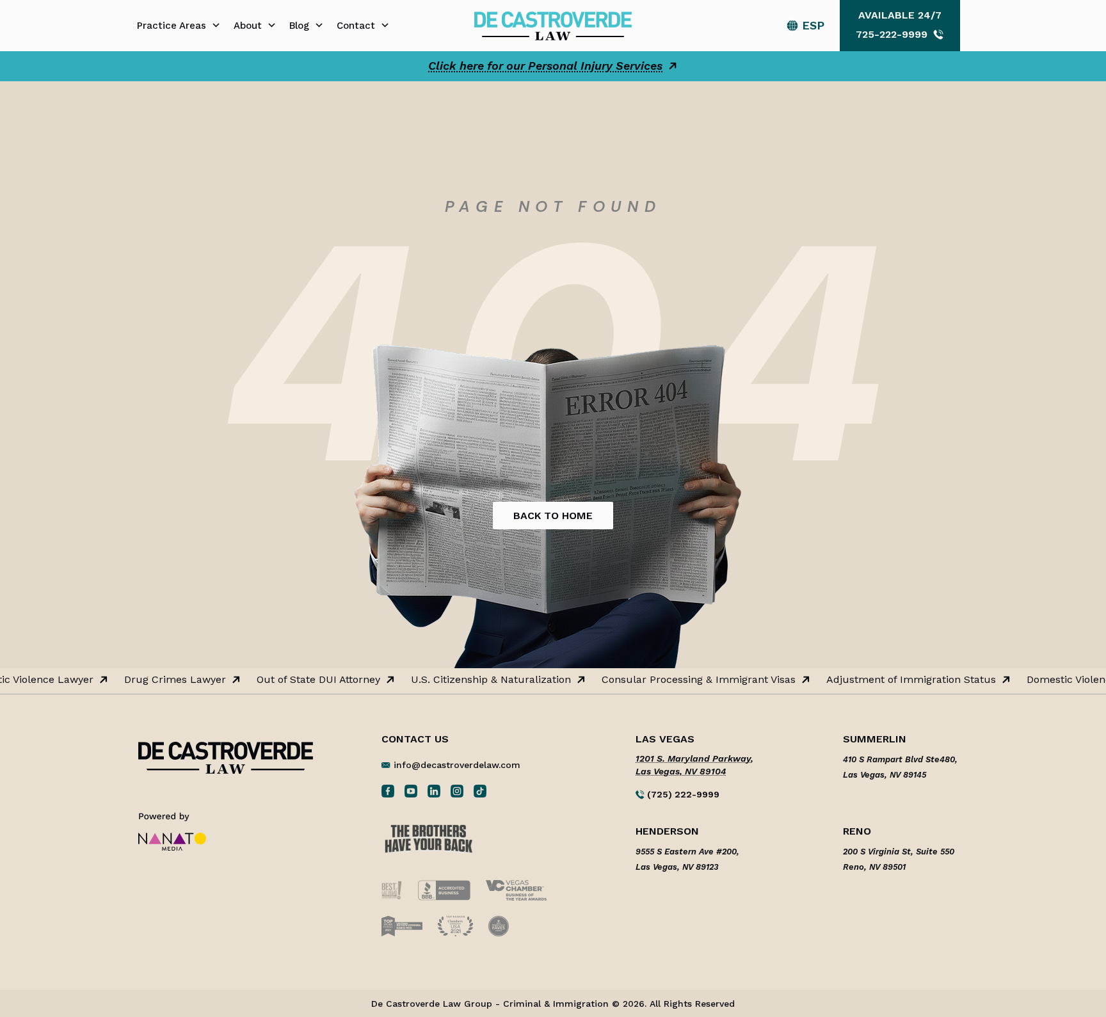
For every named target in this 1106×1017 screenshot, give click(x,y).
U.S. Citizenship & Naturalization (482, 680)
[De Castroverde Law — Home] (552, 25)
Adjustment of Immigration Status (902, 680)
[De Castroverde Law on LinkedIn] (434, 790)
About (248, 25)
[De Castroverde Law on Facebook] (387, 790)
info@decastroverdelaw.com (457, 765)
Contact (356, 25)
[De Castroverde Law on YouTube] (411, 790)
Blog (299, 25)
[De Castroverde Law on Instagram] (457, 790)
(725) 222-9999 (682, 794)
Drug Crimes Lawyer (166, 680)
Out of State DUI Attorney (309, 680)
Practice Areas (171, 25)
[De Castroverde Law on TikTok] (480, 790)
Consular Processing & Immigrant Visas (690, 680)
